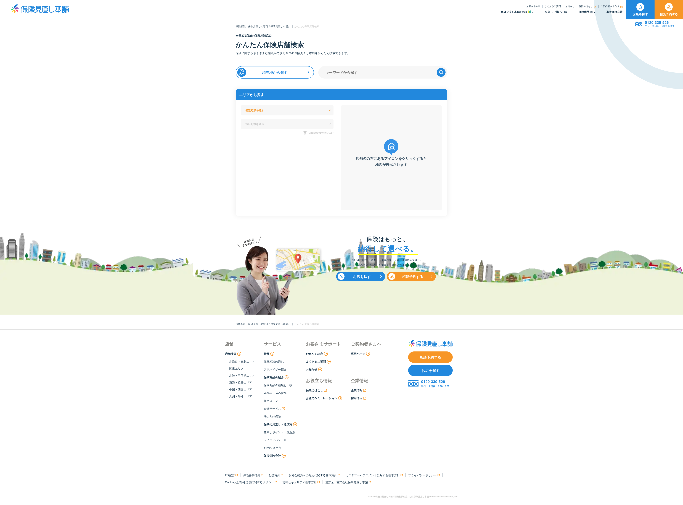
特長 (266, 354)
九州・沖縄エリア (240, 396)
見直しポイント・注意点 (279, 432)
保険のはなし (586, 6)
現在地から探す (274, 72)
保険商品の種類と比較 (278, 385)
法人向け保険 (272, 416)
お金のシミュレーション (321, 398)
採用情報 (356, 398)
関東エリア (236, 368)
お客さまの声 (533, 6)
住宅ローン (271, 401)
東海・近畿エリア (240, 382)
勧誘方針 (274, 475)
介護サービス (272, 408)
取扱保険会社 (615, 12)
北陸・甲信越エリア (242, 375)
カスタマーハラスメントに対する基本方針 (373, 475)
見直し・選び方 (554, 12)
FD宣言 (230, 475)
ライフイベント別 (275, 440)
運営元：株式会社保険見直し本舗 (346, 482)
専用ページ (358, 354)
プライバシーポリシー (422, 475)
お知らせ (570, 6)
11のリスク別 (272, 448)
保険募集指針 (251, 475)
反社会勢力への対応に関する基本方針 (313, 475)
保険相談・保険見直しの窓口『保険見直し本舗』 (263, 26)
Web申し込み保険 (275, 393)
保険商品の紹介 (274, 377)
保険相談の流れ (274, 361)
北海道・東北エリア (242, 361)
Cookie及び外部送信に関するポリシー (249, 482)
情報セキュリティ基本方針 (299, 482)
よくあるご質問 (553, 6)
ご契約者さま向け (610, 6)
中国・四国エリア (240, 389)
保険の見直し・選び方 (278, 424)
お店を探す (640, 14)
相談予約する (669, 14)
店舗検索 (230, 354)
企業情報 (356, 390)
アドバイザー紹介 (275, 369)
